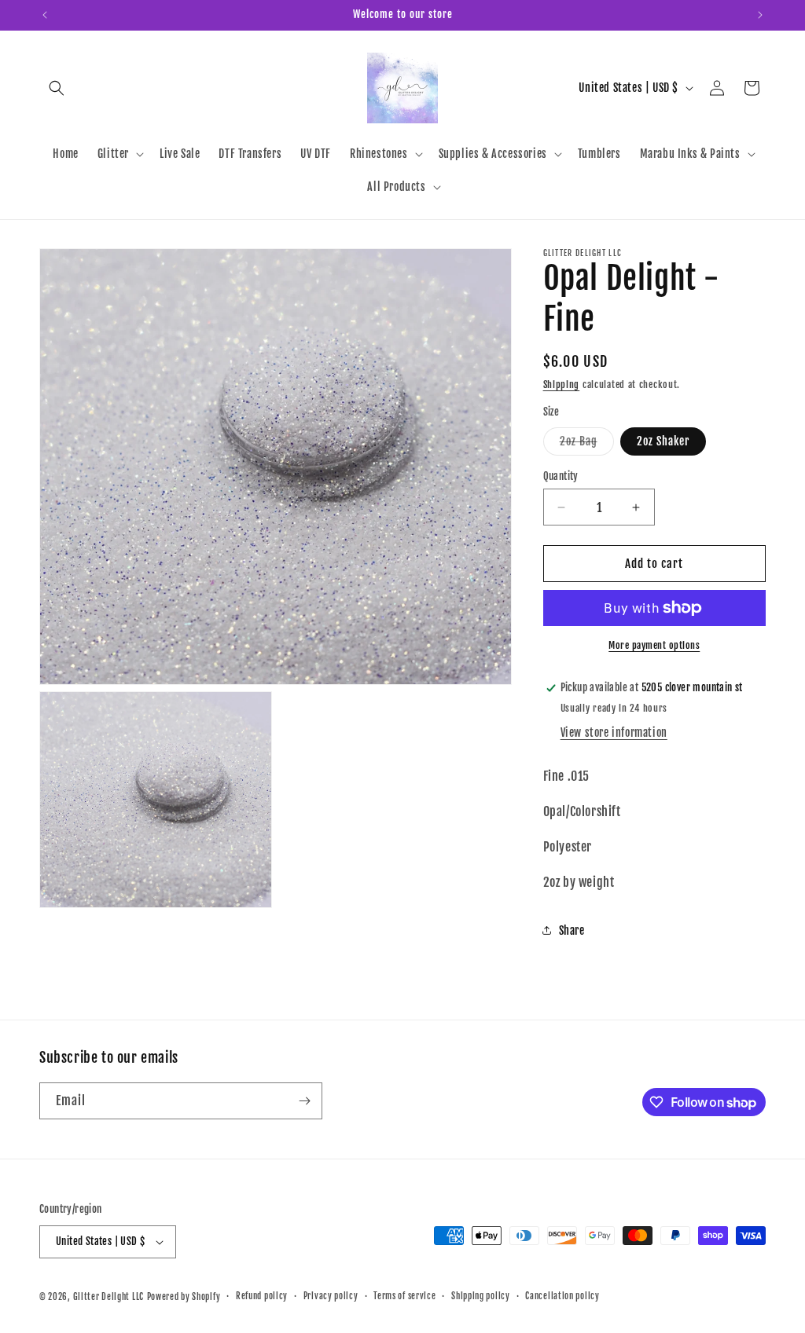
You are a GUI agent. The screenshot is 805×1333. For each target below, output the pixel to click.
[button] (56, 88)
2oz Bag (587, 445)
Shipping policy (480, 1296)
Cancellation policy (562, 1296)
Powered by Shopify (184, 1296)
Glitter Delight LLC (108, 1296)
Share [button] (572, 930)
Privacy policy (330, 1296)
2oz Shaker (663, 441)
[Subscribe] (304, 1100)
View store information (614, 732)
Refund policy (262, 1296)
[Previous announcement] (45, 15)
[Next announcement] (760, 15)
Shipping (561, 384)
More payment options (654, 645)
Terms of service (404, 1296)
